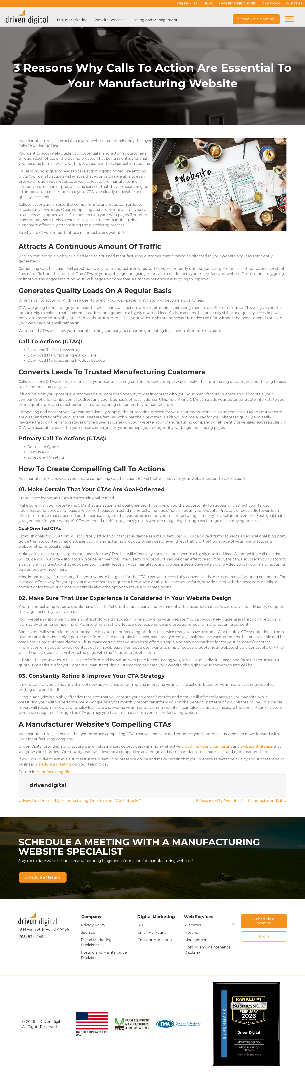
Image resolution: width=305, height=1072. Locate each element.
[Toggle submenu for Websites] (233, 924)
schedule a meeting (53, 764)
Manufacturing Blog (54, 772)
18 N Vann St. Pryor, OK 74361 (44, 929)
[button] (288, 19)
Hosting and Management (154, 20)
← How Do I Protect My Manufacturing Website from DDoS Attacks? (80, 801)
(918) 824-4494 (32, 937)
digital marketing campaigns (206, 746)
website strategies (257, 746)
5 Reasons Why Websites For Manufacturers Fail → (241, 801)
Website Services (109, 20)
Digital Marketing (72, 20)
